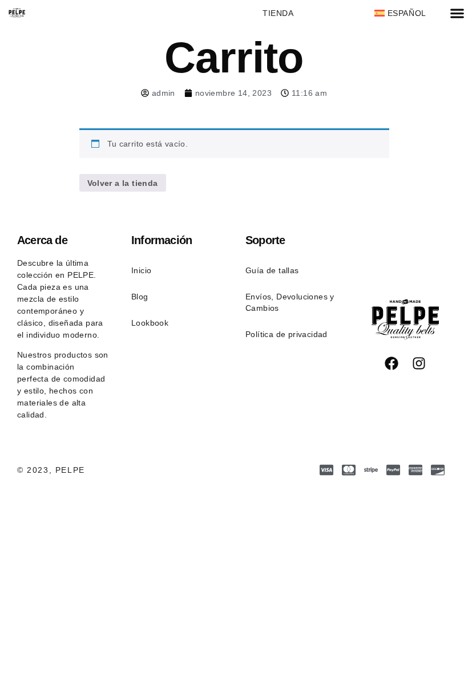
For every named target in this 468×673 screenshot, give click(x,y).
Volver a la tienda (122, 183)
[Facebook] (391, 363)
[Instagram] (419, 363)
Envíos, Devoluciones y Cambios (289, 302)
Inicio (141, 270)
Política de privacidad (286, 334)
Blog (139, 296)
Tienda (278, 13)
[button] (457, 13)
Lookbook (149, 322)
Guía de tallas (272, 270)
